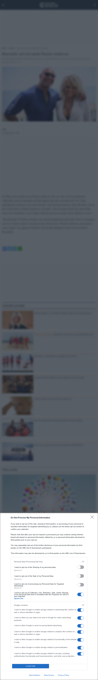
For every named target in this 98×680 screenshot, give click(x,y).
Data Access (49, 675)
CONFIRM (30, 666)
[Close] (93, 517)
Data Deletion (34, 675)
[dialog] (49, 596)
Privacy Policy (63, 675)
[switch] (80, 567)
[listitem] (49, 561)
